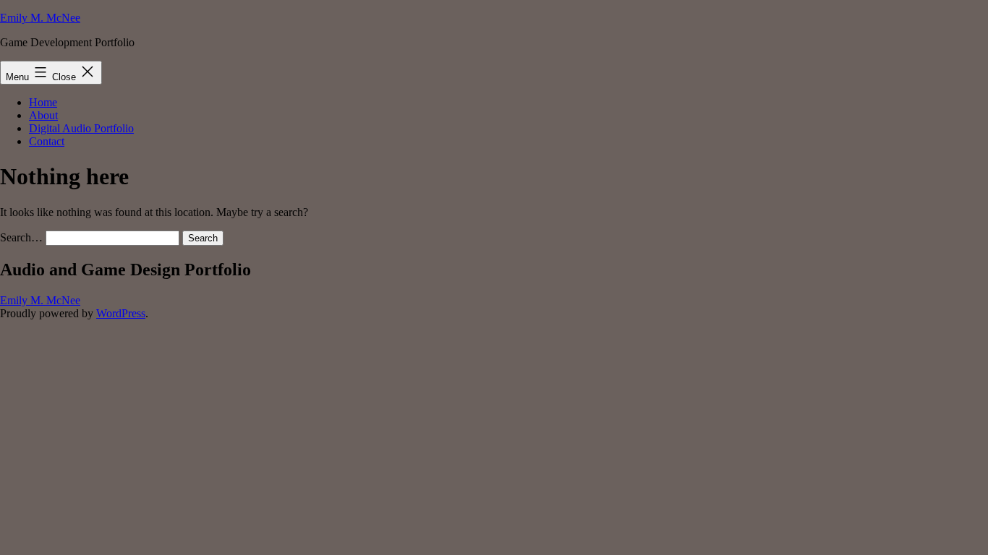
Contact (46, 141)
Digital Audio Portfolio (81, 128)
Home (43, 102)
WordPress (120, 313)
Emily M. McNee (40, 18)
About (43, 115)
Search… (21, 237)
